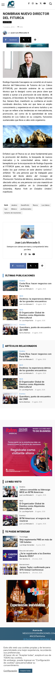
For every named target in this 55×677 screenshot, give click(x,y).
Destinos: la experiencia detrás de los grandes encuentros (35, 300)
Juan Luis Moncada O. (20, 33)
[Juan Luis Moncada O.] (5, 33)
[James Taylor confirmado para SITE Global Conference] (10, 569)
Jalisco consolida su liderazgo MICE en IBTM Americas (34, 490)
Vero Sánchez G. (24, 559)
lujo (6, 209)
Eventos (22, 324)
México (14, 209)
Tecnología (23, 536)
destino (14, 205)
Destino (7, 22)
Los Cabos (45, 205)
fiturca (35, 205)
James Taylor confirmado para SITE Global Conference (34, 568)
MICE (21, 296)
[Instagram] (33, 3)
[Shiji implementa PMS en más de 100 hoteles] (10, 541)
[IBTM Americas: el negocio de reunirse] (10, 520)
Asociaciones (24, 564)
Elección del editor (26, 550)
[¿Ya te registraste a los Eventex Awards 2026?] (10, 555)
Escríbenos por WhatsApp (37, 639)
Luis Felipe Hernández (26, 545)
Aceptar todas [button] (25, 671)
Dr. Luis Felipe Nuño (26, 320)
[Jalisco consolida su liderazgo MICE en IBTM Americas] (10, 491)
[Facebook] (29, 3)
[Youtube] (45, 3)
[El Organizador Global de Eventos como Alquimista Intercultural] (10, 314)
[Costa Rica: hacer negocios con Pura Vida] (10, 285)
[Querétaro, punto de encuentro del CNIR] (10, 329)
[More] (35, 40)
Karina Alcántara (24, 333)
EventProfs (25, 205)
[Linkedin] (37, 3)
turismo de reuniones (13, 213)
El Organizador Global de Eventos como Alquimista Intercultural (32, 315)
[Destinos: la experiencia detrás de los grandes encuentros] (10, 300)
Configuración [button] (10, 671)
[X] (41, 3)
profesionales (26, 209)
